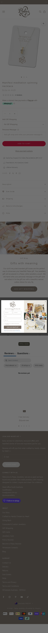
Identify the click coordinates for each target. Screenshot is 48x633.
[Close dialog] (45, 302)
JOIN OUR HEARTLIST (13, 327)
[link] (12, 304)
